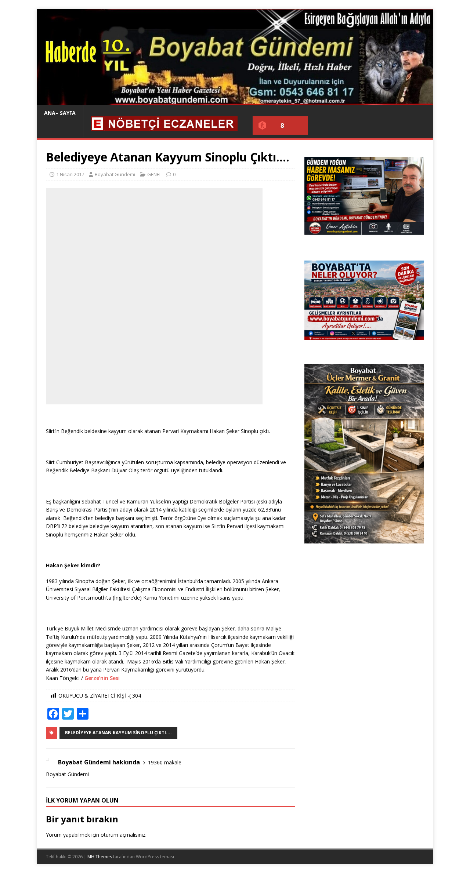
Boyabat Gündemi (115, 174)
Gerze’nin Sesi (101, 677)
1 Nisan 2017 (70, 174)
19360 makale (164, 762)
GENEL (154, 174)
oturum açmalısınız (123, 834)
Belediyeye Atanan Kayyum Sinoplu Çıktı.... (118, 733)
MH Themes (99, 857)
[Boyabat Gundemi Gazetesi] (235, 101)
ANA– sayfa (60, 112)
